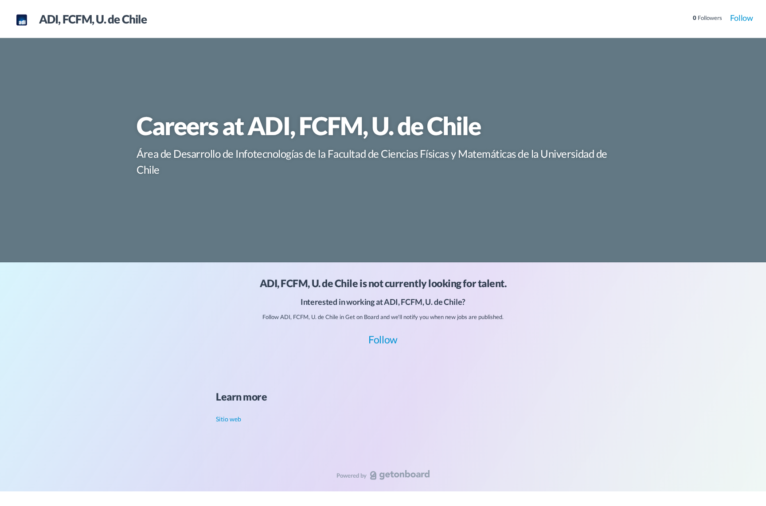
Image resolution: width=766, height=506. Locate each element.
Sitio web (228, 419)
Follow (741, 18)
